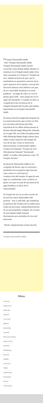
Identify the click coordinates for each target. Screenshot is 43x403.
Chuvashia (7, 386)
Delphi (6, 359)
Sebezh (6, 315)
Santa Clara (8, 341)
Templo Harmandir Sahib (14, 236)
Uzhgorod (7, 306)
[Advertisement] (21, 26)
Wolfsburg (7, 350)
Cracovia (6, 319)
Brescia (6, 355)
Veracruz (6, 364)
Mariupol (7, 377)
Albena (6, 324)
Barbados (7, 328)
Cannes (6, 332)
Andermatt (7, 372)
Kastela (6, 346)
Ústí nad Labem (9, 337)
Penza (5, 381)
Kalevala (6, 310)
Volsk (5, 368)
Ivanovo (6, 301)
